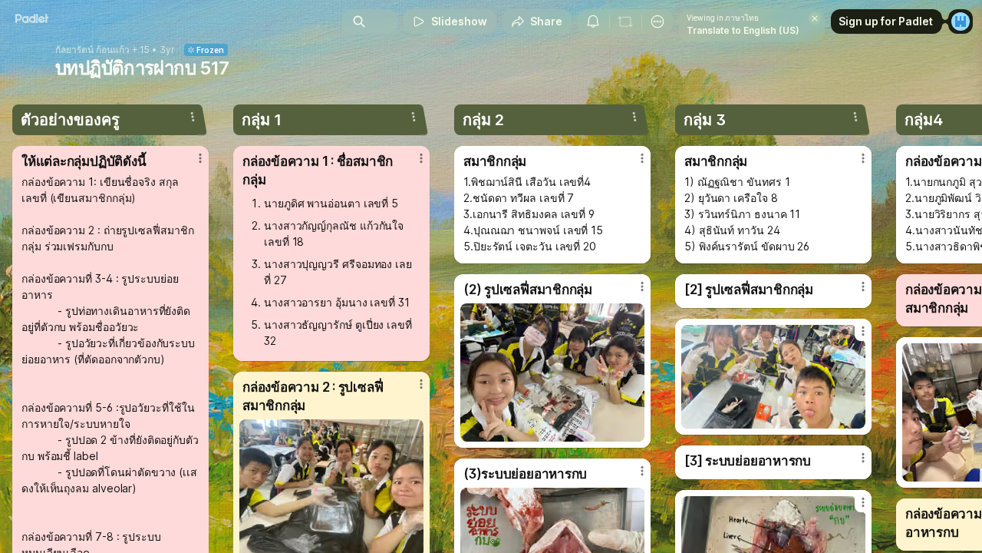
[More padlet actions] (657, 21)
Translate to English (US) (743, 30)
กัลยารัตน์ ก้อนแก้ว (92, 50)
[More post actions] (200, 158)
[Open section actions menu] (192, 116)
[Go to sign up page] (960, 21)
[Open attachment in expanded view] (552, 372)
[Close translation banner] (815, 18)
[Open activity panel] (593, 21)
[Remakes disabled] (625, 21)
